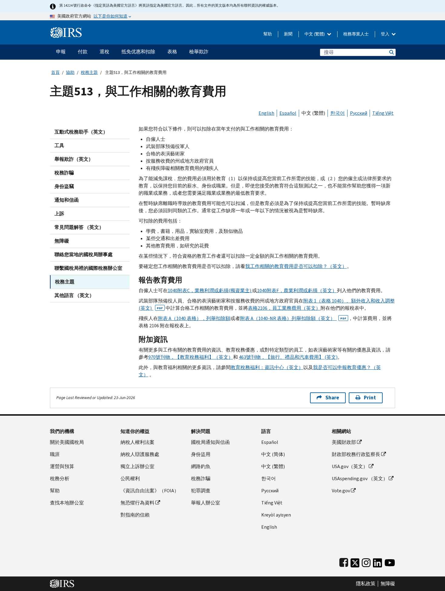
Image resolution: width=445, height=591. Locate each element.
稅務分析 (59, 478)
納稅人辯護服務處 (139, 454)
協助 (70, 72)
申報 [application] (61, 51)
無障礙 (61, 241)
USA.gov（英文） (350, 466)
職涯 (55, 454)
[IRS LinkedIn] (377, 561)
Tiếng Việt (383, 113)
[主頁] (66, 30)
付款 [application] (82, 51)
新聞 (288, 34)
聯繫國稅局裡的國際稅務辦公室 (88, 268)
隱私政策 (365, 584)
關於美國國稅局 (67, 442)
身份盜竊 (64, 186)
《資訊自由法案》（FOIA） (149, 490)
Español (287, 113)
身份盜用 (200, 454)
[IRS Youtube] (389, 561)
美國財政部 (344, 442)
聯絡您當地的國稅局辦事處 (83, 254)
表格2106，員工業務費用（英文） (284, 308)
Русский (358, 113)
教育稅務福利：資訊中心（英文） (267, 367)
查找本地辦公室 (67, 503)
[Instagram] (366, 561)
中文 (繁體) (315, 34)
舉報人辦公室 (205, 503)
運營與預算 (62, 466)
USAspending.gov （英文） (360, 478)
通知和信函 (66, 200)
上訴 (59, 213)
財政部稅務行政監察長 (356, 454)
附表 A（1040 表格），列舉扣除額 (194, 318)
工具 (59, 145)
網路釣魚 (200, 466)
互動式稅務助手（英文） (81, 132)
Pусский (270, 490)
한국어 (337, 113)
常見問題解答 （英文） (79, 227)
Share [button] (332, 397)
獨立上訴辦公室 (137, 466)
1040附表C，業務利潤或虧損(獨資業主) (210, 290)
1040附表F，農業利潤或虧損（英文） (297, 290)
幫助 (267, 34)
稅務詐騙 (64, 173)
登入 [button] (385, 34)
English (266, 113)
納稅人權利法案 (137, 442)
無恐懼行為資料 (137, 503)
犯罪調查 (200, 490)
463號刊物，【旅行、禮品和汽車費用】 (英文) (288, 357)
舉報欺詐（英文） (73, 159)
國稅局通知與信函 (210, 442)
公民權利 (130, 478)
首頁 (55, 72)
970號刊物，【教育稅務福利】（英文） (190, 357)
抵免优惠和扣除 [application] (138, 51)
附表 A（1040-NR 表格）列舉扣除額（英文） (293, 318)
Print (370, 397)
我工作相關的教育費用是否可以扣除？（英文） (296, 266)
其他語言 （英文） (74, 295)
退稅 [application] (104, 51)
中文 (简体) (273, 454)
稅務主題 (89, 72)
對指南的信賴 (135, 515)
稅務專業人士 (356, 34)
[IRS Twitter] (355, 561)
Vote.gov (341, 490)
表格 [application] (172, 51)
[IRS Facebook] (343, 561)
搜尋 (391, 52)
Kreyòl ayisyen (276, 515)
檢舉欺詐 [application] (199, 51)
